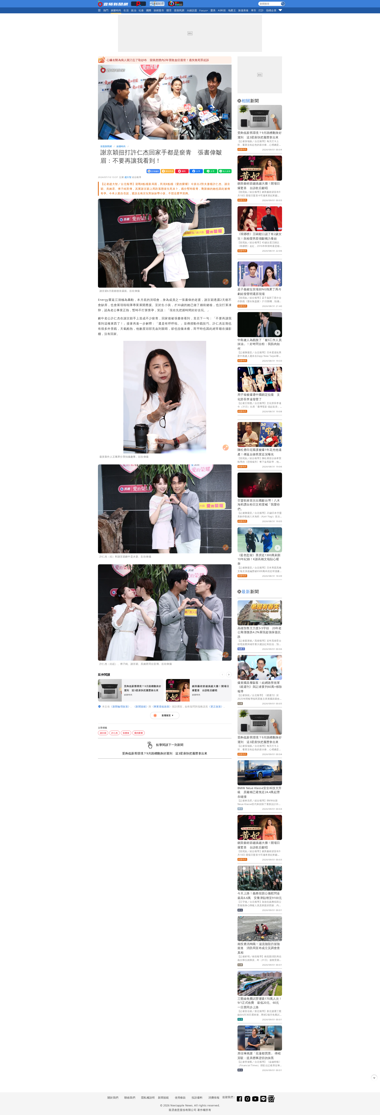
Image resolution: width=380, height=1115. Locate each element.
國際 (148, 10)
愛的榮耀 (138, 732)
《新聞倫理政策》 (120, 706)
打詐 (261, 10)
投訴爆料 (197, 1097)
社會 (141, 10)
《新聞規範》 (141, 706)
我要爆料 (181, 171)
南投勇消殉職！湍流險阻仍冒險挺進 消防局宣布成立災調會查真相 (259, 948)
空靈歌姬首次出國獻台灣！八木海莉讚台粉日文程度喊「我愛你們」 (259, 504)
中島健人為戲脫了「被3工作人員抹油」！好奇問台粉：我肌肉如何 (260, 344)
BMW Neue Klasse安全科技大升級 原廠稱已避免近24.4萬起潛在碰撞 (259, 792)
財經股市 (159, 10)
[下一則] (229, 674)
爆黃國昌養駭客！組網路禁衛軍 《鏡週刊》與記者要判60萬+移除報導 (260, 687)
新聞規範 (163, 1097)
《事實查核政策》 (161, 706)
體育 (169, 10)
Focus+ (203, 10)
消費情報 (213, 1097)
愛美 (213, 10)
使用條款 (180, 1097)
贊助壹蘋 (167, 171)
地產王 (232, 10)
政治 (133, 10)
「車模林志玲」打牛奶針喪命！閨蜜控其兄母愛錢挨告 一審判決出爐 (151, 60)
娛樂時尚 (116, 10)
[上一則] (222, 674)
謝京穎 (103, 732)
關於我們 (112, 1097)
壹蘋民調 (179, 10)
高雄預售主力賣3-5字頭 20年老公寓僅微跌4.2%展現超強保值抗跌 (260, 632)
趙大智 (128, 177)
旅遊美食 (243, 10)
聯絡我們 (129, 1097)
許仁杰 (114, 732)
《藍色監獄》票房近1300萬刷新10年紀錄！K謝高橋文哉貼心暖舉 (259, 559)
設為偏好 (153, 171)
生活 (126, 10)
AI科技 (222, 10)
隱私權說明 (147, 1097)
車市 (253, 10)
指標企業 (271, 10)
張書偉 (126, 732)
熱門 (106, 10)
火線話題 (192, 10)
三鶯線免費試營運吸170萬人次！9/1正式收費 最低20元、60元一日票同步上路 (260, 1003)
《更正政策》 (215, 706)
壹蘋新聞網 (106, 146)
